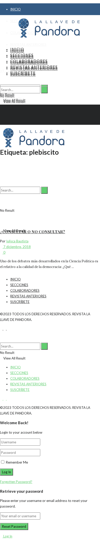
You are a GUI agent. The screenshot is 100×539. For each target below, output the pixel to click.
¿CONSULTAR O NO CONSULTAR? (32, 231)
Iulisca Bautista (17, 241)
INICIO (15, 9)
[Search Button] (44, 89)
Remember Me (17, 462)
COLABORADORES (29, 62)
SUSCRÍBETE (23, 74)
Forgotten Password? (16, 482)
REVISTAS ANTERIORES (28, 44)
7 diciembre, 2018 (17, 247)
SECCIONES (22, 56)
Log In (7, 536)
